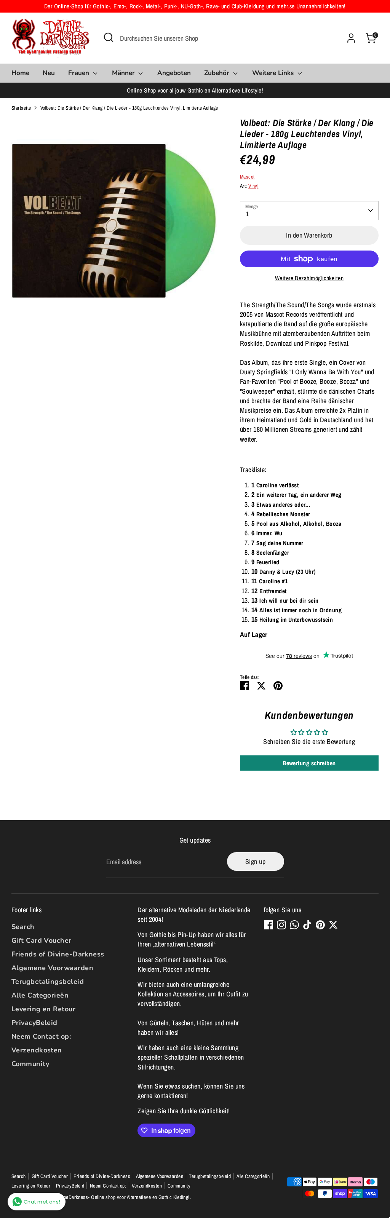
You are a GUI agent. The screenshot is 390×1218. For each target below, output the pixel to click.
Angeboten (174, 73)
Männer (124, 73)
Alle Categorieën (40, 995)
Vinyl (253, 185)
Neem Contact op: (41, 1036)
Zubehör (217, 73)
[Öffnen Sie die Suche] (108, 37)
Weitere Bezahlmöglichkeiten (309, 278)
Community (30, 1063)
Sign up (255, 861)
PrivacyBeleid (34, 1022)
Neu (49, 73)
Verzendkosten (36, 1050)
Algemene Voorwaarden (52, 967)
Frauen (79, 73)
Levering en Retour (43, 1009)
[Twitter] (333, 924)
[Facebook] (268, 924)
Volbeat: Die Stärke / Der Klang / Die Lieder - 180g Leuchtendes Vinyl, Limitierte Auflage (129, 107)
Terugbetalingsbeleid (47, 981)
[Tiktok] (307, 924)
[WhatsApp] (294, 924)
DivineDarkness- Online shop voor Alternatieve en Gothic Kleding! (122, 1197)
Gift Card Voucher (41, 940)
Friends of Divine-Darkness (57, 954)
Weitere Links (274, 73)
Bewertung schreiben (309, 763)
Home (20, 73)
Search (23, 926)
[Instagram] (281, 924)
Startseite (21, 107)
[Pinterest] (320, 924)
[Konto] (351, 38)
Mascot (247, 176)
